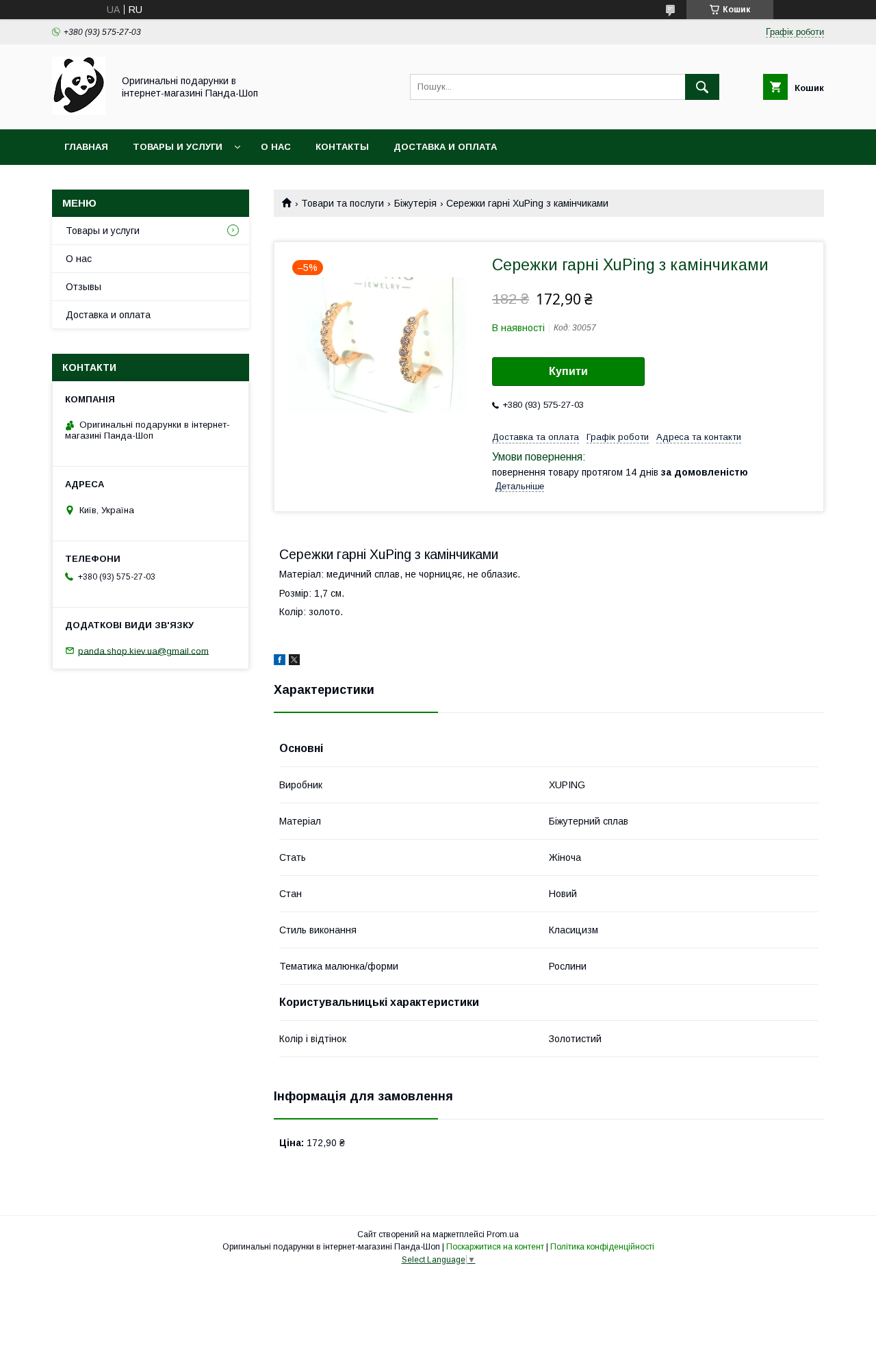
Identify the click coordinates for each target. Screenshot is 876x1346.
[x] (294, 661)
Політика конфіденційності (602, 1247)
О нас (276, 147)
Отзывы (83, 286)
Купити (568, 371)
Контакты (342, 147)
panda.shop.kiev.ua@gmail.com (143, 650)
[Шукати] (702, 87)
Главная (86, 147)
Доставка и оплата (445, 147)
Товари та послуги (342, 203)
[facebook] (279, 661)
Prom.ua (503, 1234)
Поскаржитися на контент (495, 1247)
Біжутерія (415, 203)
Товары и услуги (177, 147)
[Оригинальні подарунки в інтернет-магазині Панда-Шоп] (78, 111)
